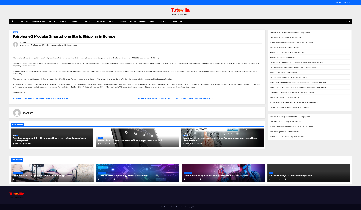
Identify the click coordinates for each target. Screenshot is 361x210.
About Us (163, 21)
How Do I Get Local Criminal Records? (284, 72)
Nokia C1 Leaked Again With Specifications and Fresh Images (42, 98)
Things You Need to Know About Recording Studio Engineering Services (296, 62)
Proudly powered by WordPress (170, 207)
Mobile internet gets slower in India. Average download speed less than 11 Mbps (219, 139)
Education (100, 21)
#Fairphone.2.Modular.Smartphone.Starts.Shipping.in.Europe (55, 45)
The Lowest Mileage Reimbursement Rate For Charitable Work (293, 67)
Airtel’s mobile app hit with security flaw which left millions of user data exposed (49, 139)
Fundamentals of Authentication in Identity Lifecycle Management (294, 102)
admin (289, 179)
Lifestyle (88, 21)
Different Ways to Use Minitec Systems (284, 48)
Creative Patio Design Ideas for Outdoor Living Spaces (290, 33)
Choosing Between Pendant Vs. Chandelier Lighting (288, 77)
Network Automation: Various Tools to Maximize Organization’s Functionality (298, 87)
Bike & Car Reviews (138, 21)
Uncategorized (17, 173)
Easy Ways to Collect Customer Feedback (285, 97)
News (152, 21)
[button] (346, 21)
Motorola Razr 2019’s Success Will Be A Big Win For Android (130, 140)
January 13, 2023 (277, 179)
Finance (112, 21)
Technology (23, 21)
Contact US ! (176, 21)
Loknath (28, 144)
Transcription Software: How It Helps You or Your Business (292, 92)
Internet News (38, 21)
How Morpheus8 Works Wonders (282, 57)
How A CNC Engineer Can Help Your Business (287, 52)
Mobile (52, 21)
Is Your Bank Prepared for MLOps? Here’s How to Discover (292, 43)
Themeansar (196, 207)
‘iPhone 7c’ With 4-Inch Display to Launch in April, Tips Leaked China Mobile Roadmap (173, 98)
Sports (123, 21)
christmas (75, 21)
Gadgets (62, 21)
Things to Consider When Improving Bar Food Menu (289, 107)
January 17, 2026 (106, 179)
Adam (24, 43)
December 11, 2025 (192, 179)
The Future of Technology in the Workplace (286, 38)
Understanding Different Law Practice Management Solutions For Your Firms (298, 82)
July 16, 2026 (19, 179)
